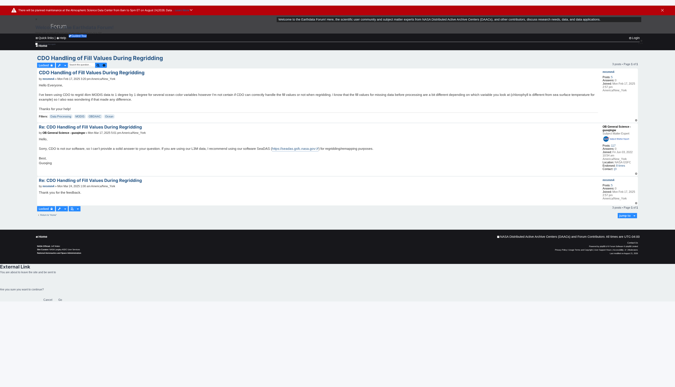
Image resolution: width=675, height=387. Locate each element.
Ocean (109, 116)
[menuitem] (551, 236)
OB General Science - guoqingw (64, 132)
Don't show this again (47, 44)
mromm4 (608, 71)
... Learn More (181, 10)
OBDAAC (95, 116)
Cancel (47, 299)
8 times (620, 165)
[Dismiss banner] (662, 10)
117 (613, 145)
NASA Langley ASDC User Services (64, 249)
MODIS (80, 116)
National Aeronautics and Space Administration (59, 253)
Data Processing (60, 116)
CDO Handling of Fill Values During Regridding (100, 58)
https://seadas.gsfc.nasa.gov (293, 148)
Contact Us (632, 243)
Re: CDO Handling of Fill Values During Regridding (90, 127)
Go (60, 299)
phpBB (602, 246)
